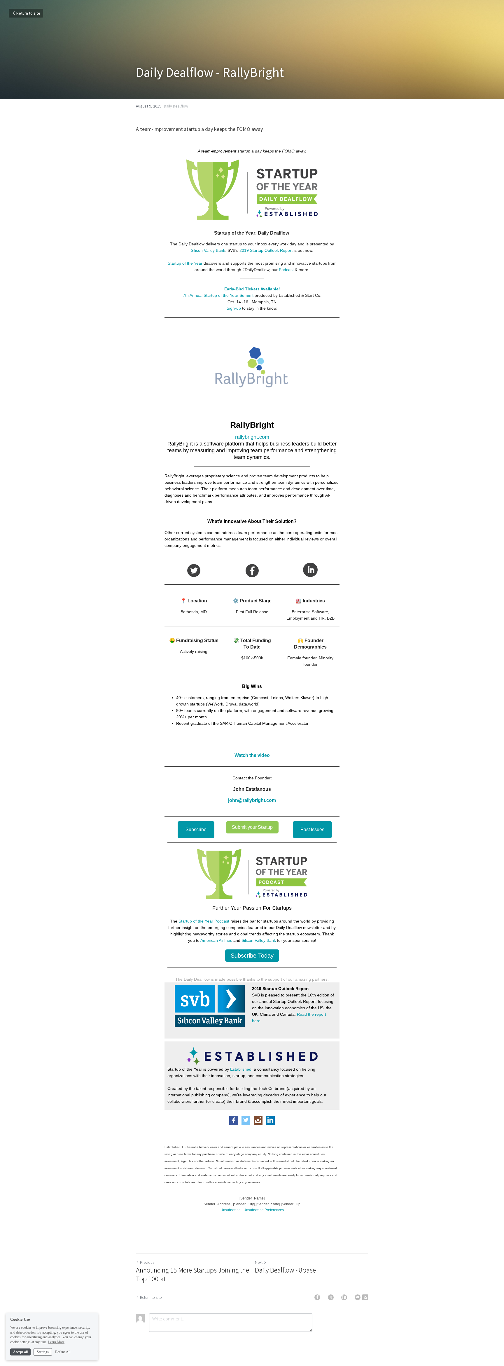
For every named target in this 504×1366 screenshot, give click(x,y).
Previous (147, 1262)
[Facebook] (317, 1297)
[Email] (357, 1297)
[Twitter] (331, 1297)
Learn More (56, 1342)
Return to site (28, 13)
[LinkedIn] (344, 1297)
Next (258, 1262)
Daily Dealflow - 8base (285, 1270)
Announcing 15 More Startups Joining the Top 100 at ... (192, 1274)
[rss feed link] (365, 1297)
